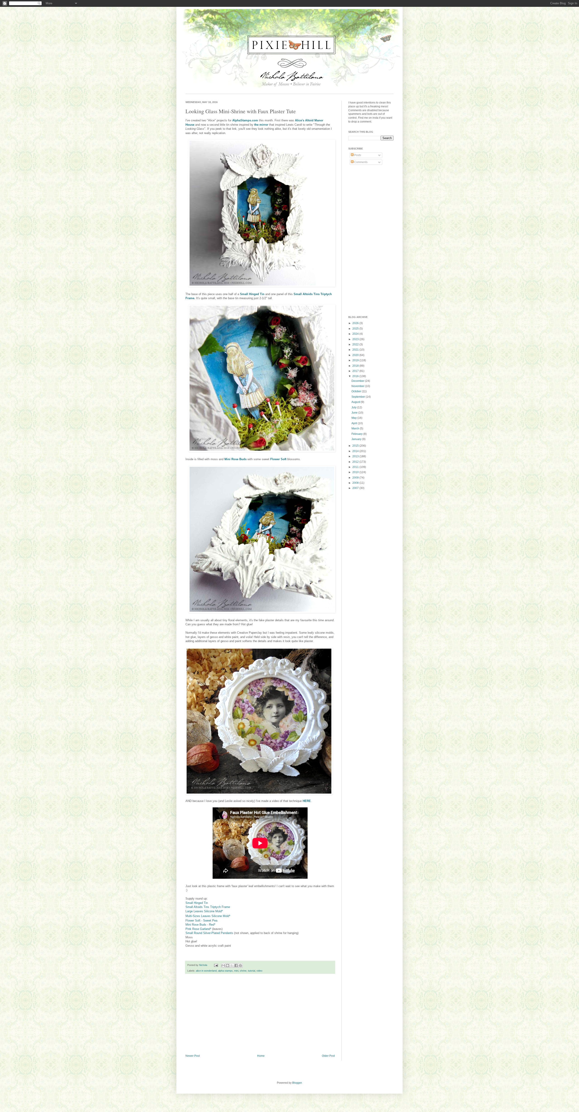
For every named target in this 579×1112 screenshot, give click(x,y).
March (355, 428)
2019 (355, 360)
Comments (361, 162)
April (354, 423)
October (356, 391)
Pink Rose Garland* (198, 929)
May (354, 417)
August (356, 402)
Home (261, 1055)
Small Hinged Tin (196, 903)
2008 (355, 482)
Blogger (297, 1082)
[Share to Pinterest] (240, 965)
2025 (355, 328)
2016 (355, 376)
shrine (243, 970)
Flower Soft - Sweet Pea (201, 920)
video (259, 970)
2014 (355, 451)
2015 (355, 445)
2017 (355, 371)
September (358, 396)
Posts (357, 155)
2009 (355, 477)
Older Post (328, 1055)
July (354, 407)
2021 (355, 349)
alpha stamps (225, 970)
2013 (355, 456)
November (358, 386)
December (358, 381)
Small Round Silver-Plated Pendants (209, 933)
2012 (355, 461)
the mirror (261, 124)
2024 (355, 333)
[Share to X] (232, 965)
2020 (355, 355)
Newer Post (192, 1055)
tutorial (251, 970)
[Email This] (223, 965)
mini (236, 970)
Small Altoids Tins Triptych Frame (207, 907)
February (357, 434)
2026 (355, 323)
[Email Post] (216, 965)
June (354, 412)
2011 (355, 467)
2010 (355, 472)
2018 (355, 365)
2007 (355, 488)
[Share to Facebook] (236, 965)
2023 (355, 339)
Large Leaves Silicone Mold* (204, 911)
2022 (355, 344)
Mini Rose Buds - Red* (200, 924)
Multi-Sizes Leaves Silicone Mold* (207, 916)
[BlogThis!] (227, 965)
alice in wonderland (206, 970)
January (356, 439)
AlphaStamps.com (245, 120)
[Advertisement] (260, 1017)
